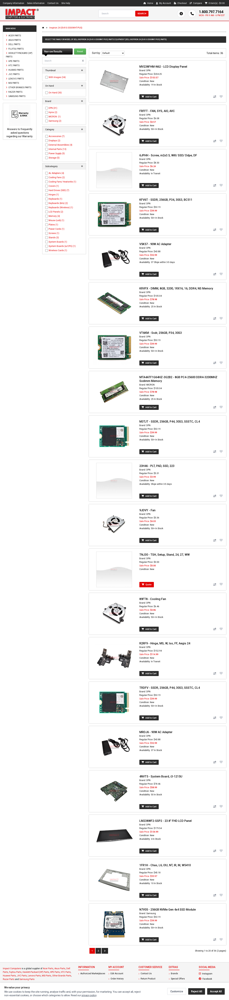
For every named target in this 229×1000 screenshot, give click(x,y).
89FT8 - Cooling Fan (152, 599)
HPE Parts (13, 61)
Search (141, 13)
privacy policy (89, 995)
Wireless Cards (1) (58, 250)
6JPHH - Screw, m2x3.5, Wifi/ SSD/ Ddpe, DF (168, 155)
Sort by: (97, 53)
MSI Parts (13, 83)
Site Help (65, 3)
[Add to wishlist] (221, 96)
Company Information (13, 3)
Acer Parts (14, 35)
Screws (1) (54, 233)
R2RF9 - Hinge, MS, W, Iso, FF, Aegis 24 (164, 643)
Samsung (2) (55, 121)
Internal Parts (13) (57, 149)
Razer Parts (15, 92)
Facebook (214, 978)
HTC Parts (14, 65)
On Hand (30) (55, 92)
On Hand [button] (49, 86)
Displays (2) (54, 140)
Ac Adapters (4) (56, 173)
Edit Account (116, 973)
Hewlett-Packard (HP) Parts (19, 55)
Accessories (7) (57, 136)
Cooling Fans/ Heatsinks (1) (62, 182)
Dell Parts (14, 44)
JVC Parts (14, 74)
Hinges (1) (54, 194)
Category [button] (49, 129)
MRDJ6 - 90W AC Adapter (155, 732)
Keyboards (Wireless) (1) (61, 207)
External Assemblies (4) (60, 145)
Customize (176, 991)
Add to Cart (151, 97)
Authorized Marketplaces (92, 973)
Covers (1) (54, 186)
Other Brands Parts (19, 87)
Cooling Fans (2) (57, 177)
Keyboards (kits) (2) (58, 203)
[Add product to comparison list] (215, 97)
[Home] (21, 13)
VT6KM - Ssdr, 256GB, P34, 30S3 (160, 333)
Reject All (196, 991)
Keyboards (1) (55, 199)
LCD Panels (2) (56, 212)
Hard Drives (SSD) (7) (59, 190)
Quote (148, 584)
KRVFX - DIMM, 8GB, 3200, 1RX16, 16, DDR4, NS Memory (176, 288)
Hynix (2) (53, 112)
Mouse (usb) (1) (56, 220)
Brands (174, 973)
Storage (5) (54, 158)
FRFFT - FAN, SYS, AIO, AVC (157, 111)
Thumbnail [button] (50, 70)
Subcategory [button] (51, 166)
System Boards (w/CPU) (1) (62, 246)
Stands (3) (54, 237)
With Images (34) (57, 77)
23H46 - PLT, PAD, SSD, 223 (156, 466)
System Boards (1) (58, 242)
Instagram (214, 973)
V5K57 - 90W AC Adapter (155, 244)
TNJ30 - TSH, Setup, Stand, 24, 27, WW (164, 554)
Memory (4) (54, 216)
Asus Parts (14, 40)
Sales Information (36, 3)
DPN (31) (53, 108)
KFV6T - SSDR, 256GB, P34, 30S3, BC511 (165, 199)
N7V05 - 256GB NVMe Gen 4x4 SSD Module (167, 909)
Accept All (216, 991)
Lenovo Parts (16, 78)
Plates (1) (53, 224)
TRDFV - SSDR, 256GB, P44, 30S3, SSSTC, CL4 (169, 687)
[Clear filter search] (83, 61)
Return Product (147, 978)
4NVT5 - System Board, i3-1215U (160, 776)
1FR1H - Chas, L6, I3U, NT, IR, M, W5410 (165, 865)
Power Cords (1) (56, 229)
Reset (80, 51)
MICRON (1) (55, 116)
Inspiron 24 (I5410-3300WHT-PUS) (65, 27)
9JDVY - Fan (147, 510)
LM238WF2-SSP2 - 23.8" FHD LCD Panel (165, 821)
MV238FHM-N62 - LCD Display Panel (163, 66)
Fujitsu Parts (16, 48)
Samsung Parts (16, 96)
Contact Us (53, 3)
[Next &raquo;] (105, 951)
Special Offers (177, 978)
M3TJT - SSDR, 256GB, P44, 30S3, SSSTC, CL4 (169, 421)
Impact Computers (12, 968)
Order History (117, 978)
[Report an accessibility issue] (181, 14)
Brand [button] (48, 101)
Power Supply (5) (57, 153)
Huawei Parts (15, 70)
